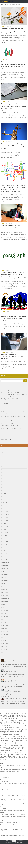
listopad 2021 (5, 559)
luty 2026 (4, 476)
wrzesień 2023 (5, 517)
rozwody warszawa (5, 750)
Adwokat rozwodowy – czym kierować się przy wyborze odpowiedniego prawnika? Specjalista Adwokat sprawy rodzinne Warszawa (13, 795)
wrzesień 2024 (5, 505)
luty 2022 (4, 550)
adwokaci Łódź (4, 713)
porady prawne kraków (19, 738)
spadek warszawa (12, 752)
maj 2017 (4, 652)
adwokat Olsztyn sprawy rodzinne (14, 717)
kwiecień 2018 (5, 634)
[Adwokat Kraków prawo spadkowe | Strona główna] (9, 2)
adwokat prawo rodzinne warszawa (12, 718)
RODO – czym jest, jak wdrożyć (7, 390)
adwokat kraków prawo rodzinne (6, 715)
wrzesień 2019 (5, 628)
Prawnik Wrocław (11, 742)
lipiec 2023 (4, 523)
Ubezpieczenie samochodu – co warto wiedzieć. (9, 771)
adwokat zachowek (17, 726)
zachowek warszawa (3, 759)
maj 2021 (4, 577)
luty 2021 (4, 586)
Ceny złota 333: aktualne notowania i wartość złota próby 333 (13, 388)
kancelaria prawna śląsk (9, 733)
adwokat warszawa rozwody (12, 725)
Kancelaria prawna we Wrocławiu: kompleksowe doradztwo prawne (13, 816)
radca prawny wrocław (15, 749)
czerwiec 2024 (5, 508)
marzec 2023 (4, 535)
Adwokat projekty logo (7, 720)
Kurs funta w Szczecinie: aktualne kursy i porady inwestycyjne (12, 827)
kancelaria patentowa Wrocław (14, 731)
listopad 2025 (5, 484)
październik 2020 (5, 598)
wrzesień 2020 (5, 601)
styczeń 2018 (5, 643)
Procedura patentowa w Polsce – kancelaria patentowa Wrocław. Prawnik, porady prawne (13, 228)
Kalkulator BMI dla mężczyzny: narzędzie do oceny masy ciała (12, 814)
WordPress (11, 842)
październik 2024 (5, 502)
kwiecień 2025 (5, 493)
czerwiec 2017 (5, 649)
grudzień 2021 (5, 556)
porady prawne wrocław (15, 740)
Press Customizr (20, 842)
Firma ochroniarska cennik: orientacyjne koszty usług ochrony (12, 785)
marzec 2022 (4, 547)
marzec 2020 (4, 619)
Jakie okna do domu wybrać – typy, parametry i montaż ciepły (14, 420)
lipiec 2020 (4, 607)
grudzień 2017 (5, 646)
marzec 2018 (4, 637)
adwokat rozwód (13, 724)
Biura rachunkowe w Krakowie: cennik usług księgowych (11, 822)
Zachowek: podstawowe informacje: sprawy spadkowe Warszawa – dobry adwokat (12, 146)
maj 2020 (4, 613)
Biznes (3, 452)
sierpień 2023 (5, 520)
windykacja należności (21, 757)
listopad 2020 (5, 595)
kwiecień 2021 (5, 580)
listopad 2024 (5, 499)
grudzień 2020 (5, 592)
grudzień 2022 (5, 538)
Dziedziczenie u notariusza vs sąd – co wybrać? (11, 428)
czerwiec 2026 (5, 467)
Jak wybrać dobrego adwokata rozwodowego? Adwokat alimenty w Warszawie (12, 356)
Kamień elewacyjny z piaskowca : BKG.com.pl (10, 392)
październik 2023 (5, 514)
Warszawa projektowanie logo (7, 757)
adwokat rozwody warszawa (10, 723)
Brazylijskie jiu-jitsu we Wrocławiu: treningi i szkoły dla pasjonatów (13, 783)
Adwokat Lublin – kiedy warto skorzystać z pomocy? (10, 773)
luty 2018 (4, 640)
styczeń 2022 (5, 553)
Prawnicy (3, 26)
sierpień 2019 (5, 631)
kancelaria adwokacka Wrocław (16, 729)
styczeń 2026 (5, 478)
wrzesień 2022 (5, 541)
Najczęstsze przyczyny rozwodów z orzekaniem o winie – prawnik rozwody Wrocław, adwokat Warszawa (13, 31)
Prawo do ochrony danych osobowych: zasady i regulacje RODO (12, 833)
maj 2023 (4, 529)
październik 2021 (5, 562)
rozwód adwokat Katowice (14, 750)
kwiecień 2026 (5, 473)
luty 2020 (4, 622)
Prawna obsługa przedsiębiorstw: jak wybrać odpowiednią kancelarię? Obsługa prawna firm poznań (13, 106)
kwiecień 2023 (5, 532)
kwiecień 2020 (5, 616)
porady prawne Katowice (9, 738)
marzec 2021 (4, 583)
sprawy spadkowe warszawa (11, 753)
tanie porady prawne (18, 754)
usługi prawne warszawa (16, 756)
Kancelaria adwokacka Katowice (12, 727)
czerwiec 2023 (5, 526)
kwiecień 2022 (5, 544)
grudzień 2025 (5, 481)
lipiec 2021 (4, 571)
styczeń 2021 (5, 589)
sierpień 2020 (5, 604)
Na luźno (4, 455)
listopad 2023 (5, 511)
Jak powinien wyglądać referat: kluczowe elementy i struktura (12, 791)
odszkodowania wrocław (11, 735)
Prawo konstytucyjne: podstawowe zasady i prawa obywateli (12, 835)
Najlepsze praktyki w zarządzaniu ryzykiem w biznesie (15, 690)
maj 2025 (4, 490)
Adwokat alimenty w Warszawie (17, 713)
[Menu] (26, 1)
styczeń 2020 (5, 625)
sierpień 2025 (5, 487)
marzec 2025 (4, 496)
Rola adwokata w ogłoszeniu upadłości (7, 824)
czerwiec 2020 (5, 610)
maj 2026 (4, 470)
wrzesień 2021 (5, 565)
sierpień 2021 (5, 568)
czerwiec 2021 (5, 574)
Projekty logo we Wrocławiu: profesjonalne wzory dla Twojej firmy (13, 769)
